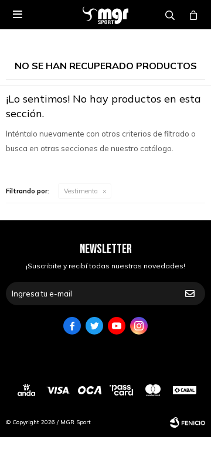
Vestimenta (81, 191)
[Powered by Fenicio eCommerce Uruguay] (187, 422)
